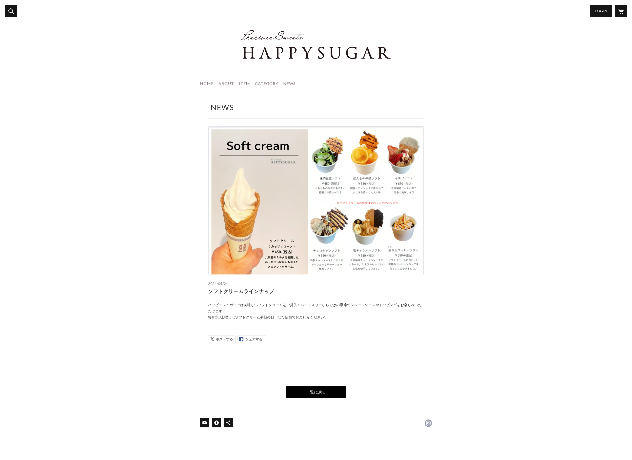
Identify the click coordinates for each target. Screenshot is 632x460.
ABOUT (226, 83)
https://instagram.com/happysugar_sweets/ (428, 423)
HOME (207, 83)
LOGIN (601, 11)
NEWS (289, 83)
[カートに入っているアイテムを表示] (621, 11)
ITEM (244, 83)
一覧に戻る (316, 392)
